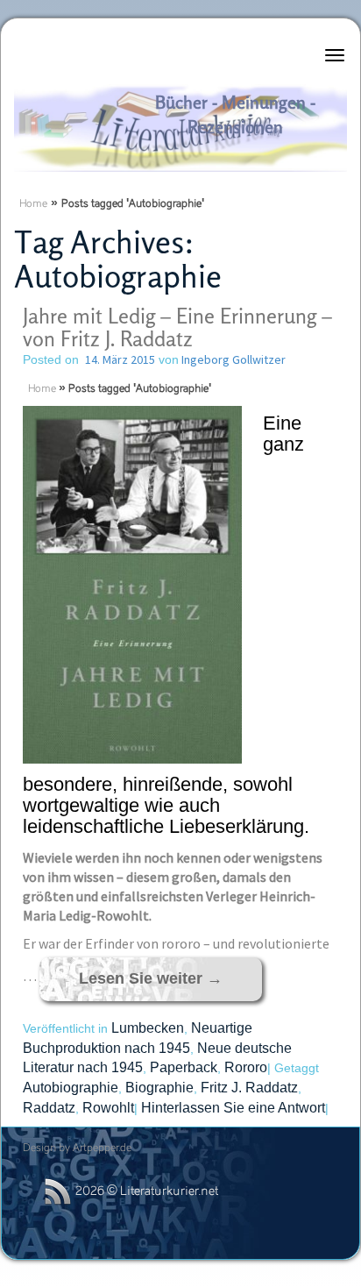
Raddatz (49, 1107)
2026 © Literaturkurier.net (146, 1191)
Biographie (159, 1087)
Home (33, 204)
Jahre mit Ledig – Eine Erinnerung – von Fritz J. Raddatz (177, 327)
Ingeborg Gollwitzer (232, 359)
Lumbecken (147, 1027)
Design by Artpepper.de (77, 1148)
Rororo (245, 1067)
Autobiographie (70, 1087)
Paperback (183, 1067)
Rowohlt (108, 1107)
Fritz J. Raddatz (249, 1087)
